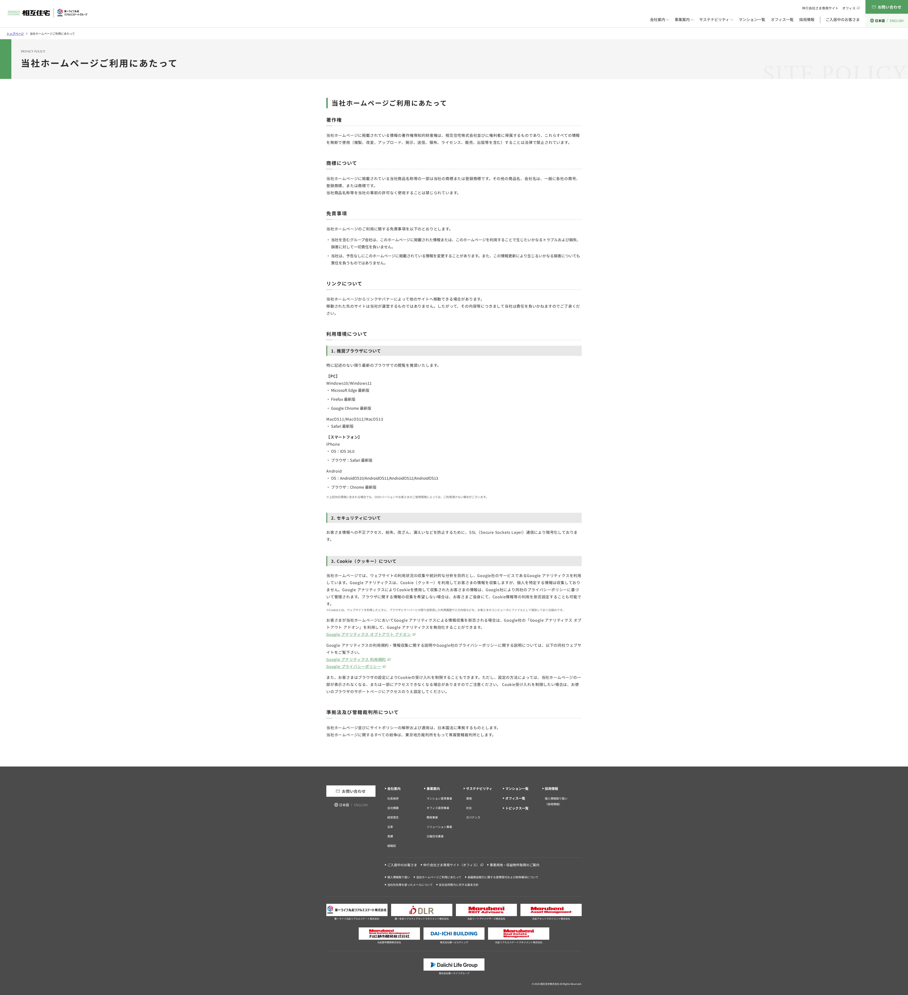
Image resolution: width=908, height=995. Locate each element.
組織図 (391, 846)
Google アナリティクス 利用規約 (356, 659)
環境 (469, 798)
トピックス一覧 (516, 808)
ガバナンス (473, 817)
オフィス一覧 (782, 19)
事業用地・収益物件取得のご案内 (514, 864)
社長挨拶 (393, 798)
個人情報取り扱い (398, 877)
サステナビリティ (714, 19)
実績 (390, 836)
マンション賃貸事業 (439, 798)
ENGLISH (897, 20)
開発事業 (432, 817)
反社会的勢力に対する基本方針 (459, 885)
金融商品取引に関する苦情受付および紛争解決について (502, 877)
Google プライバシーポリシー (353, 666)
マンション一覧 (752, 19)
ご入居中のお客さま (843, 19)
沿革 (390, 827)
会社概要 (393, 808)
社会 (469, 808)
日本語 (880, 20)
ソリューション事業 (439, 827)
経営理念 (393, 817)
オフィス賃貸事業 (438, 808)
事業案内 (682, 19)
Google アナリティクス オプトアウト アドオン (368, 634)
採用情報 (806, 19)
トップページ (15, 33)
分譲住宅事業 (435, 836)
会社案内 (657, 19)
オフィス (849, 8)
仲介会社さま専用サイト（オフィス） (451, 864)
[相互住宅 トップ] (47, 13)
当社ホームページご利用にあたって (438, 877)
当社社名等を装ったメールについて (410, 885)
